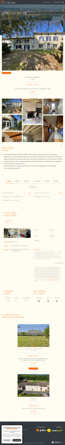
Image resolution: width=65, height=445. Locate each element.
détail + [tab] (17, 181)
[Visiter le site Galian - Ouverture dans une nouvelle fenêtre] (43, 430)
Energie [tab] (47, 181)
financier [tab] (26, 181)
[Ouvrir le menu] (63, 2)
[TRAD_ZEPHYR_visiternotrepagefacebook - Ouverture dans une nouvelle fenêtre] (37, 430)
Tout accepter (16, 440)
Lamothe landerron (15, 14)
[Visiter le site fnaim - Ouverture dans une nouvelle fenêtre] (49, 430)
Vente (7, 14)
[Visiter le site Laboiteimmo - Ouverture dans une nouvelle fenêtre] (57, 443)
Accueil (3, 14)
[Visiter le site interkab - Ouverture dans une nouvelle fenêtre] (57, 430)
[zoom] (12, 113)
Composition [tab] (37, 181)
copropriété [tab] (32, 187)
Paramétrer (7, 440)
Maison (22, 14)
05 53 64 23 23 (14, 241)
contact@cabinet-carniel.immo (19, 245)
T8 (25, 14)
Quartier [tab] (55, 181)
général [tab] (9, 181)
